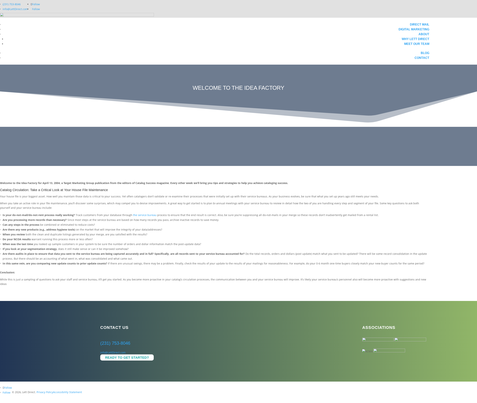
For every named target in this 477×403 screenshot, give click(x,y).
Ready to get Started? (127, 357)
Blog (425, 53)
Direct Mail (419, 24)
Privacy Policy (45, 392)
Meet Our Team (416, 43)
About (423, 34)
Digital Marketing (414, 29)
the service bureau (145, 215)
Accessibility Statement (67, 392)
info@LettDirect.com (15, 9)
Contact (422, 57)
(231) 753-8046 (12, 4)
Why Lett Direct (415, 39)
